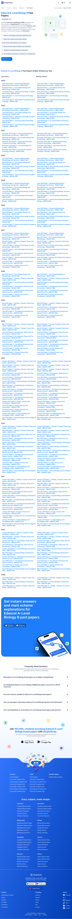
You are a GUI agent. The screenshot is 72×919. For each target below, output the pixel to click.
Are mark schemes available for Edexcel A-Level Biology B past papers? (27, 694)
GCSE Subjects (34, 777)
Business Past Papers (22, 861)
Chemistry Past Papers (23, 811)
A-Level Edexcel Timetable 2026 (18, 789)
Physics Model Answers (43, 842)
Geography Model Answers (24, 842)
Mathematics (21, 820)
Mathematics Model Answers (24, 825)
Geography (20, 837)
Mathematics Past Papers (23, 828)
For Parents (4, 904)
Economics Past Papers (43, 811)
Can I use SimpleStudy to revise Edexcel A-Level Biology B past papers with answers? (32, 710)
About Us (37, 895)
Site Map (45, 914)
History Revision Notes (43, 856)
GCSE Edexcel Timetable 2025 (38, 782)
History (39, 854)
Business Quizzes (21, 864)
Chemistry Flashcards (22, 816)
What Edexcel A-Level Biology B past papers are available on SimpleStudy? (28, 677)
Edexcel (15, 8)
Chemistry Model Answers (24, 808)
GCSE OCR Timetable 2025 (37, 784)
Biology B (21, 8)
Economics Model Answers (44, 808)
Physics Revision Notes (43, 840)
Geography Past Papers (23, 844)
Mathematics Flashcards (23, 832)
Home (2, 8)
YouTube (67, 905)
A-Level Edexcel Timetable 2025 (18, 782)
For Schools (4, 907)
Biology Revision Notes (43, 823)
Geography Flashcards (23, 849)
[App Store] (27, 741)
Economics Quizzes (42, 813)
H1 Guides (4, 902)
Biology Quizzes (41, 830)
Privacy (37, 900)
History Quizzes (41, 864)
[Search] (58, 2)
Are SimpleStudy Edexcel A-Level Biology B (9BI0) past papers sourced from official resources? (31, 686)
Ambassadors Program (7, 895)
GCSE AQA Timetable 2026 (37, 786)
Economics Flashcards (43, 816)
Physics (39, 837)
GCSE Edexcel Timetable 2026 (38, 789)
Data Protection (28, 914)
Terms (37, 902)
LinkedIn (67, 908)
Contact (37, 907)
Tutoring (3, 900)
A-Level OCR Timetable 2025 (17, 784)
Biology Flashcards (42, 832)
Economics (40, 803)
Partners (37, 897)
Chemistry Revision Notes (24, 806)
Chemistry (20, 803)
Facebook (68, 895)
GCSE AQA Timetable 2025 (37, 779)
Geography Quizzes (22, 847)
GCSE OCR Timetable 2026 (37, 791)
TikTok (67, 903)
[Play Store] (44, 741)
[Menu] (70, 3)
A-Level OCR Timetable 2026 (17, 791)
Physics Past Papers (42, 844)
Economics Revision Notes (44, 806)
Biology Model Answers (43, 825)
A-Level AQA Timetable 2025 (17, 779)
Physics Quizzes (41, 847)
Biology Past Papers (42, 828)
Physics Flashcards (42, 849)
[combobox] (64, 71)
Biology (39, 820)
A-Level (9, 8)
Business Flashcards (22, 866)
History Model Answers (43, 859)
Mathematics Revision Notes (24, 823)
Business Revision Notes (23, 856)
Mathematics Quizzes (22, 830)
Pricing (3, 897)
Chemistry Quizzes (22, 813)
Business (20, 854)
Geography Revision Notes (24, 840)
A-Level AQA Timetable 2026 (17, 786)
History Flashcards (42, 866)
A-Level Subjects (14, 777)
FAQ (36, 904)
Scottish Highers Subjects (55, 777)
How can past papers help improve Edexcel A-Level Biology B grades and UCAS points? (32, 702)
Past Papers (30, 8)
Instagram (68, 900)
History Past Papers (42, 861)
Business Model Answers (23, 859)
